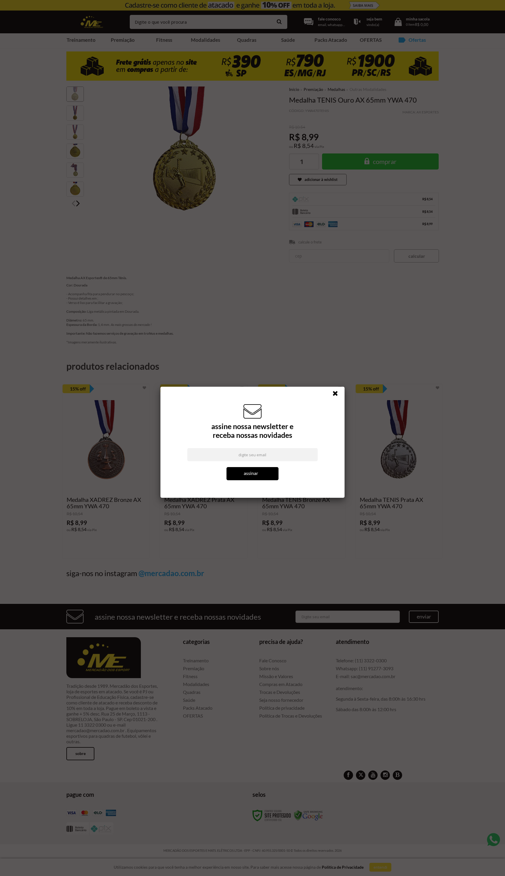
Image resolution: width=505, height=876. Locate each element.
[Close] (338, 395)
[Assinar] (252, 473)
